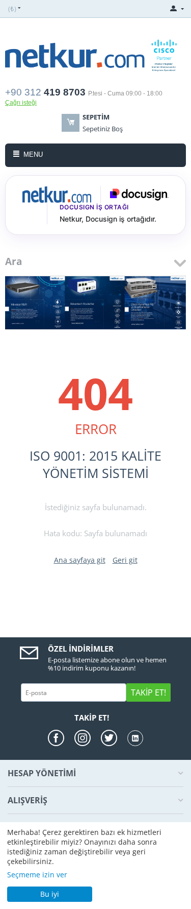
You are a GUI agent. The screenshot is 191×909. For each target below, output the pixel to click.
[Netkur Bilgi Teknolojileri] (95, 54)
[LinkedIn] (135, 738)
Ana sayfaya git (79, 560)
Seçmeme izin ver (37, 874)
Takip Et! (148, 692)
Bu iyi (49, 894)
